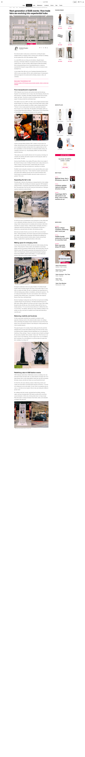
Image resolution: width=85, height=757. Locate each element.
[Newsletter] (79, 2)
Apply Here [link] (65, 167)
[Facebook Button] (42, 48)
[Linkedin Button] (43, 48)
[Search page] (81, 2)
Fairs (17, 7)
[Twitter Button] (40, 48)
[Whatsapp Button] (47, 48)
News (14, 7)
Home (11, 7)
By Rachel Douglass (23, 48)
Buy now (60, 28)
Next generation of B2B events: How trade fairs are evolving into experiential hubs (33, 7)
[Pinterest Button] (45, 48)
